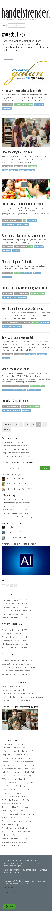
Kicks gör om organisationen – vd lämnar (18, 814)
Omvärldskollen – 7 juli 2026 (18, 483)
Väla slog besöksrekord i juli (13, 633)
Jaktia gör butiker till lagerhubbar (15, 807)
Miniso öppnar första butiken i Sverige (17, 517)
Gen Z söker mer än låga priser (14, 842)
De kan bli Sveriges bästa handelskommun (19, 456)
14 (32, 424)
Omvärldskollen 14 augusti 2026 (20, 478)
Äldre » (6, 429)
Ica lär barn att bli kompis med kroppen (22, 204)
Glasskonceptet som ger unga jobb (16, 644)
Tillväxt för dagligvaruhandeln (18, 337)
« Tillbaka (7, 424)
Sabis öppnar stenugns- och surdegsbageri (24, 235)
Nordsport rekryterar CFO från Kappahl (18, 667)
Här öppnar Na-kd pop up (12, 614)
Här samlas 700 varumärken (13, 845)
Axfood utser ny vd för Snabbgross (16, 674)
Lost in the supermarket (17, 537)
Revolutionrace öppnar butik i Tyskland (17, 782)
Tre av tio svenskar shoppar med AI (16, 510)
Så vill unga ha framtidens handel (15, 647)
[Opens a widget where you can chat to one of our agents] (9, 907)
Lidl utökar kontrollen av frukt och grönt (18, 772)
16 (44, 424)
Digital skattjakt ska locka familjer (15, 637)
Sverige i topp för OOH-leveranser (16, 700)
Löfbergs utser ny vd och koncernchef (17, 449)
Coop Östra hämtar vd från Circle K (16, 453)
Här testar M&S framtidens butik (15, 506)
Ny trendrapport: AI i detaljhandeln (19, 543)
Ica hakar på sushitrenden (15, 401)
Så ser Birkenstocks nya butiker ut (16, 617)
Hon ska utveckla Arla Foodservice (16, 831)
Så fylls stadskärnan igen (11, 686)
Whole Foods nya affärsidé (15, 369)
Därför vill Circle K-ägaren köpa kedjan (17, 693)
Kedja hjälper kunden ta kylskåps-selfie (22, 308)
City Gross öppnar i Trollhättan (18, 262)
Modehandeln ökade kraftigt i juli (15, 803)
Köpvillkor (8, 887)
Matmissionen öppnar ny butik (14, 442)
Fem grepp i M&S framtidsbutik (14, 690)
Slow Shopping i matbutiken (17, 152)
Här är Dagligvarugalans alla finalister (22, 90)
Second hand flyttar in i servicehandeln (17, 761)
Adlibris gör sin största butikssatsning (17, 610)
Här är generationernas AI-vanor (15, 513)
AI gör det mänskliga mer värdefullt (16, 502)
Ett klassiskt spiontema (16, 527)
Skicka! (45, 468)
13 (26, 424)
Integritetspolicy (11, 892)
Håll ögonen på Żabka (16, 532)
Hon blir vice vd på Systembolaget (16, 671)
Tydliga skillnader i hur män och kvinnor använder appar (24, 697)
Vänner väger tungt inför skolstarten (16, 789)
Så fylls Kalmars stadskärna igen (15, 779)
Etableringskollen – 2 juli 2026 (14, 640)
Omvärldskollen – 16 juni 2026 (19, 489)
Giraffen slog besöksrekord (13, 810)
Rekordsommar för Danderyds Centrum (18, 765)
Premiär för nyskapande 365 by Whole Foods (25, 288)
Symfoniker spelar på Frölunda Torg (16, 775)
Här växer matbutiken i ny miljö (14, 445)
